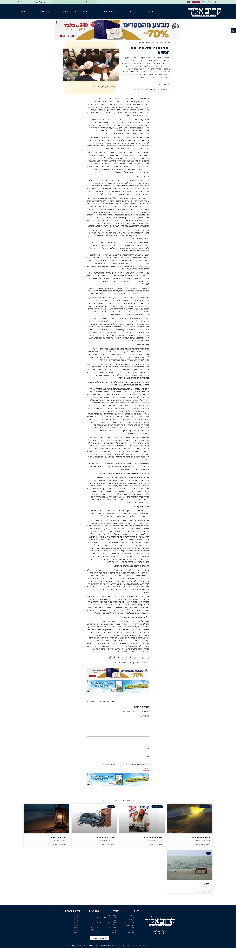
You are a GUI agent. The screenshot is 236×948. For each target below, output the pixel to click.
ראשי (168, 43)
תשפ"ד (93, 920)
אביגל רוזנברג (131, 922)
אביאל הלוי (132, 920)
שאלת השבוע (44, 11)
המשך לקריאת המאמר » (202, 840)
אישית (130, 11)
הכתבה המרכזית (108, 11)
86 (75, 925)
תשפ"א (93, 927)
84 (75, 930)
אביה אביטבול (131, 925)
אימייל (146, 748)
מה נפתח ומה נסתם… (57, 837)
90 (75, 915)
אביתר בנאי (132, 932)
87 (75, 922)
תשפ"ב (93, 925)
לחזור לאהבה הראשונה (105, 837)
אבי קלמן (133, 917)
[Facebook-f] (21, 2)
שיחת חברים (173, 11)
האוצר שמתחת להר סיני (201, 837)
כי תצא (207, 884)
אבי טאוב (132, 915)
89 (75, 917)
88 (75, 920)
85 (75, 927)
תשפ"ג (93, 922)
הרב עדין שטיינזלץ (132, 663)
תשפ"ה (93, 917)
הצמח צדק (142, 663)
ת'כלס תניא (112, 932)
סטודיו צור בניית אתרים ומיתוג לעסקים (80, 945)
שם (147, 740)
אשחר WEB (105, 945)
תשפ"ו (94, 915)
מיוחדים (23, 11)
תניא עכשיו (112, 915)
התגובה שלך (144, 716)
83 (75, 932)
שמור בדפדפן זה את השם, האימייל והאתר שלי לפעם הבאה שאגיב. (125, 764)
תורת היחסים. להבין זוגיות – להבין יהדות (108, 923)
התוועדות (86, 11)
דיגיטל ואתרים (97, 945)
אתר (147, 756)
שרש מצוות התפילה (121, 663)
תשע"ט (93, 930)
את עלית (66, 11)
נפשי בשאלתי (150, 11)
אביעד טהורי (132, 927)
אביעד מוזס (132, 930)
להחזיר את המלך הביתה (153, 837)
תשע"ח (93, 932)
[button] (233, 30)
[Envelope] (18, 2)
